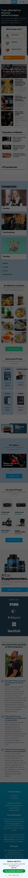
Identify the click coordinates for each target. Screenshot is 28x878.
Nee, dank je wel (14, 875)
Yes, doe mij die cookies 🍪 (14, 871)
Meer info (14, 867)
